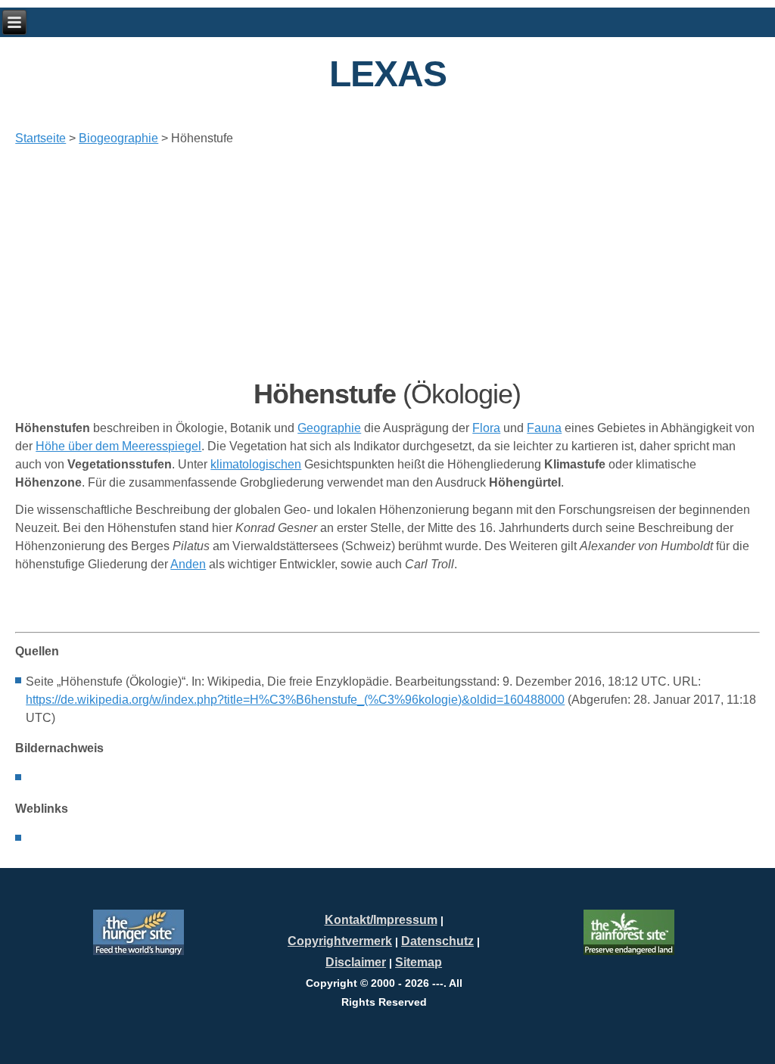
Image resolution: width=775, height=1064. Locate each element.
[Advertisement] (387, 263)
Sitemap (418, 962)
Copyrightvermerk (340, 941)
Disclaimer (355, 962)
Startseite (40, 138)
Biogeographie (118, 138)
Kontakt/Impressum (381, 919)
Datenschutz (437, 941)
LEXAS (388, 74)
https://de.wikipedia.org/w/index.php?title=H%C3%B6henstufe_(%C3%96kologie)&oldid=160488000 (295, 699)
